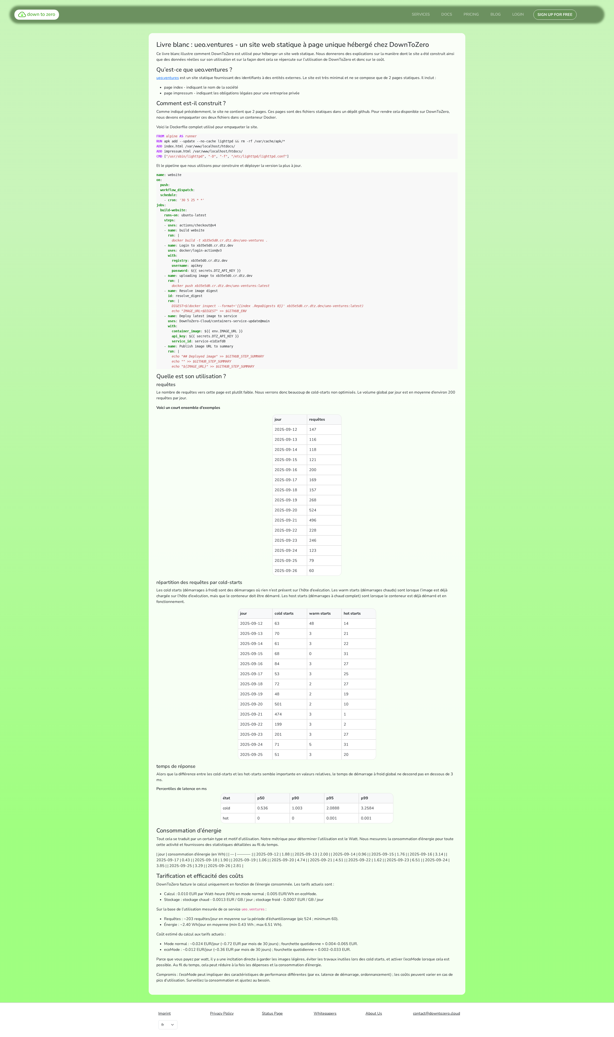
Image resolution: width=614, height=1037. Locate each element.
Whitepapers (325, 1013)
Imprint (164, 1013)
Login (518, 14)
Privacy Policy (222, 1013)
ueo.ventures (167, 77)
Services (421, 14)
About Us (374, 1013)
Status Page (272, 1013)
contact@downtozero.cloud (436, 1013)
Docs (446, 14)
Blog (495, 14)
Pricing (471, 14)
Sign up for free (555, 14)
